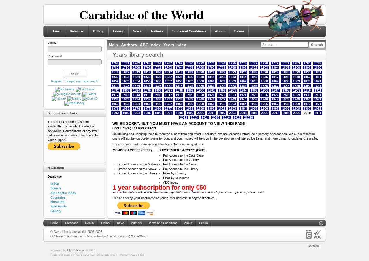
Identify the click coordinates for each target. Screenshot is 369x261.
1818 (179, 72)
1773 (211, 63)
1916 (157, 95)
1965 (253, 104)
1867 (275, 81)
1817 (168, 72)
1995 (147, 113)
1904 (243, 90)
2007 (275, 113)
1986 (264, 108)
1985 (253, 108)
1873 (125, 85)
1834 (136, 77)
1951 (317, 99)
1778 (264, 63)
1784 (307, 63)
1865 (253, 81)
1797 (211, 67)
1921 (211, 95)
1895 (147, 90)
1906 (264, 90)
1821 (211, 72)
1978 (179, 108)
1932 (115, 99)
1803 (264, 67)
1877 (168, 85)
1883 (232, 85)
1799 (232, 67)
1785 (317, 63)
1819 (189, 72)
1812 (125, 72)
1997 (168, 113)
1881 (211, 85)
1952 (115, 104)
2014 (205, 117)
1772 (200, 63)
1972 (115, 108)
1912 (115, 95)
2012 (183, 117)
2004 (243, 113)
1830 (307, 72)
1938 (179, 99)
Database (77, 31)
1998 (179, 113)
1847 (275, 77)
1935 (147, 99)
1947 (275, 99)
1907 (275, 90)
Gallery (98, 31)
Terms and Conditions (189, 31)
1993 (126, 113)
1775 (232, 63)
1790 (136, 67)
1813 (136, 72)
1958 (179, 104)
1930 (307, 95)
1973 (125, 108)
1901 (211, 90)
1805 (285, 67)
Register (57, 81)
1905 (254, 90)
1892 (115, 90)
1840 (200, 77)
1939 (189, 99)
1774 (221, 63)
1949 (296, 99)
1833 (125, 77)
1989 (296, 108)
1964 (243, 104)
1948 (285, 99)
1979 (189, 108)
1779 (275, 63)
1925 (253, 95)
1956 (157, 104)
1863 (232, 81)
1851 (317, 77)
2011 (318, 113)
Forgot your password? (81, 81)
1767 (168, 63)
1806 (296, 67)
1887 (275, 85)
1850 (307, 77)
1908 (286, 90)
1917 (168, 95)
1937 (168, 99)
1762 (136, 63)
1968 (285, 104)
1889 (296, 85)
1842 (221, 77)
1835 (147, 77)
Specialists (58, 206)
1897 (168, 90)
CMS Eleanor (76, 250)
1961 (211, 104)
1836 (157, 77)
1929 (296, 95)
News (137, 31)
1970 (307, 104)
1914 (136, 95)
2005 (254, 113)
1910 (307, 90)
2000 (200, 113)
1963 (232, 104)
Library (118, 31)
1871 (317, 81)
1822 (221, 72)
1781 (285, 63)
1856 (157, 81)
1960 (200, 104)
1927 (275, 95)
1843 (232, 77)
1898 (179, 90)
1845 (253, 77)
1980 (200, 108)
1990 (307, 108)
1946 (264, 99)
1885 (253, 85)
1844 (243, 77)
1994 (136, 113)
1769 (179, 63)
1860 (200, 81)
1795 (189, 67)
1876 (157, 85)
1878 (179, 85)
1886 (264, 85)
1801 (243, 67)
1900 (200, 90)
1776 (243, 63)
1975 (147, 108)
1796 (200, 67)
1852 (115, 81)
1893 (126, 90)
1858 (179, 81)
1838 (179, 77)
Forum (239, 31)
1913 (125, 95)
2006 (264, 113)
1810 (317, 67)
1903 (232, 90)
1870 (307, 81)
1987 (275, 108)
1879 (189, 85)
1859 (189, 81)
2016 (226, 117)
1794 (179, 67)
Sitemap (313, 245)
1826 (264, 72)
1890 (307, 85)
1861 (211, 81)
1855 (147, 81)
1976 (157, 108)
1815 (147, 72)
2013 (194, 117)
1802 (253, 67)
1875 (147, 85)
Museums (57, 201)
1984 (243, 108)
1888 (285, 85)
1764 (157, 63)
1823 (232, 72)
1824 (243, 72)
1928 (285, 95)
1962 (221, 104)
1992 (115, 113)
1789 (125, 67)
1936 (157, 99)
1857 (168, 81)
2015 (215, 117)
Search (55, 188)
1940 (200, 99)
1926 (264, 95)
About (220, 31)
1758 (115, 63)
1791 (147, 67)
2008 (286, 113)
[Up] (321, 224)
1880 (200, 85)
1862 (221, 81)
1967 (275, 104)
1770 (189, 63)
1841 (211, 77)
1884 (243, 85)
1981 (211, 108)
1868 (285, 81)
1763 (147, 63)
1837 (168, 77)
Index (54, 183)
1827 (275, 72)
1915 (147, 95)
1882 (221, 85)
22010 (248, 117)
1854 (136, 81)
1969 (296, 104)
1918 (179, 95)
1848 (285, 77)
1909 (296, 90)
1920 (200, 95)
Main (113, 45)
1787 (115, 67)
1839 (189, 77)
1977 (168, 108)
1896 (158, 90)
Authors (156, 31)
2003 (232, 113)
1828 (285, 72)
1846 (264, 77)
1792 (157, 67)
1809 (307, 67)
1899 (190, 90)
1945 (253, 99)
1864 (243, 81)
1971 (317, 104)
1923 (232, 95)
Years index (174, 45)
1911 (318, 90)
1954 (136, 104)
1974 (136, 108)
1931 (317, 95)
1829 (296, 72)
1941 (211, 99)
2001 (211, 113)
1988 (285, 108)
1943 (232, 99)
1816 (157, 72)
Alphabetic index (63, 193)
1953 (125, 104)
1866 (264, 81)
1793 (168, 67)
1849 (296, 77)
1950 (307, 99)
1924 (243, 95)
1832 (115, 77)
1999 (190, 113)
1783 (296, 63)
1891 (317, 85)
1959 (189, 104)
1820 (200, 72)
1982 (221, 108)
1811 (115, 72)
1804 (275, 67)
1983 (232, 108)
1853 (125, 81)
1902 (222, 90)
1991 (317, 108)
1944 (243, 99)
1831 (317, 72)
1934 (136, 99)
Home (56, 31)
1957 (168, 104)
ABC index (150, 45)
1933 (125, 99)
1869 (296, 81)
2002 (222, 113)
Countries (57, 197)
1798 (221, 67)
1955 (147, 104)
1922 (221, 95)
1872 (115, 85)
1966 (264, 104)
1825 (253, 72)
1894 (136, 90)
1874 (136, 85)
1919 (189, 95)
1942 (221, 99)
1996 (158, 113)
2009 (296, 113)
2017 (237, 117)
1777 (253, 63)
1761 (125, 63)
